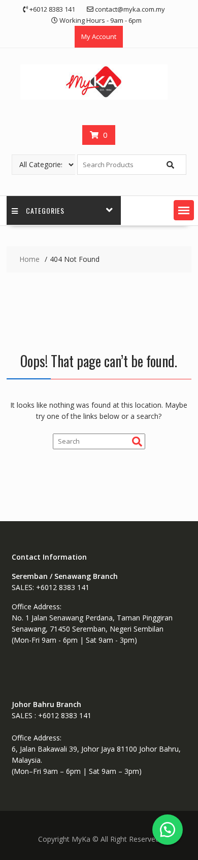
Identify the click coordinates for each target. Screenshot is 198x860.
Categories (45, 210)
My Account (98, 36)
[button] (184, 210)
